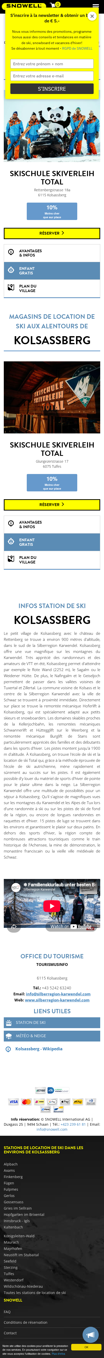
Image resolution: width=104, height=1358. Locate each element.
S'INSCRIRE (52, 88)
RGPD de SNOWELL (77, 48)
